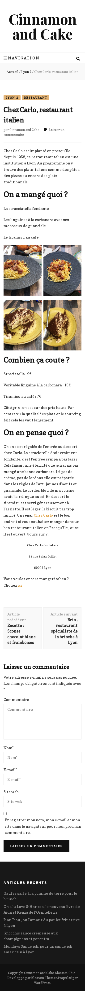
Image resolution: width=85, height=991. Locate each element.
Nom (8, 747)
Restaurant (35, 97)
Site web (11, 791)
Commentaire (16, 699)
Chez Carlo (44, 515)
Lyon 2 (12, 97)
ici (19, 585)
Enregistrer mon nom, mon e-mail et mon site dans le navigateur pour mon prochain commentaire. (43, 826)
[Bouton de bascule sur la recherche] (78, 59)
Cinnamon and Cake (42, 26)
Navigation (24, 58)
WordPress (42, 983)
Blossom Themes (44, 978)
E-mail (10, 769)
